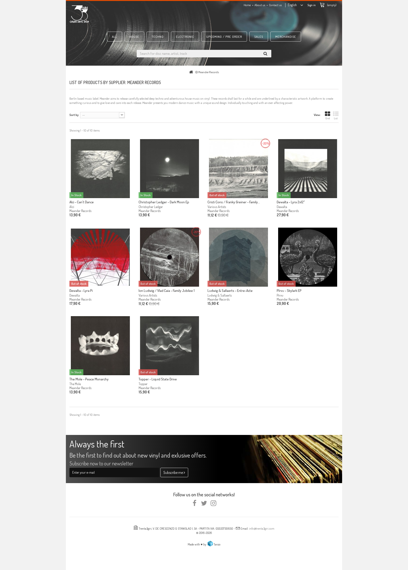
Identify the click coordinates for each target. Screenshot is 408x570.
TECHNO (158, 36)
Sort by (74, 115)
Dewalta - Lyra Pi (81, 290)
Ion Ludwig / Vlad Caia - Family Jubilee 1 (167, 290)
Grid (327, 118)
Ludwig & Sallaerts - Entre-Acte (230, 290)
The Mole (75, 384)
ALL (114, 36)
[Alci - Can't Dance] (100, 168)
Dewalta (282, 207)
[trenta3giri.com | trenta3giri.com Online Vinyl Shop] (111, 13)
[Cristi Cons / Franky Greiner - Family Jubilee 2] (239, 168)
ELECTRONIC (185, 36)
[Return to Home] (192, 72)
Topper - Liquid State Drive (158, 379)
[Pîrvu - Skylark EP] (308, 257)
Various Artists (217, 207)
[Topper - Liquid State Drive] (170, 345)
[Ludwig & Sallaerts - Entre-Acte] (239, 257)
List (336, 118)
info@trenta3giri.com (261, 528)
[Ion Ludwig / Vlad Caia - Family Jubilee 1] (170, 257)
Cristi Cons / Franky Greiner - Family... (234, 202)
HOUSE (134, 36)
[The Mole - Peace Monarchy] (100, 345)
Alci (71, 207)
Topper (143, 384)
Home (247, 5)
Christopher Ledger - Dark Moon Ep (164, 202)
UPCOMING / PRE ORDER (224, 36)
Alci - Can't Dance (81, 202)
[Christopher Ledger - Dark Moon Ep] (170, 168)
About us (260, 5)
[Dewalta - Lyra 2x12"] (308, 168)
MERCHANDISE (285, 36)
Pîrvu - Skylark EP (289, 290)
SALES (258, 36)
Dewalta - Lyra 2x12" (291, 202)
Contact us (275, 5)
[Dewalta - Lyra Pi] (100, 257)
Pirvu (280, 295)
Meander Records (80, 211)
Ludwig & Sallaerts (220, 295)
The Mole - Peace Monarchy (89, 379)
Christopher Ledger (151, 207)
